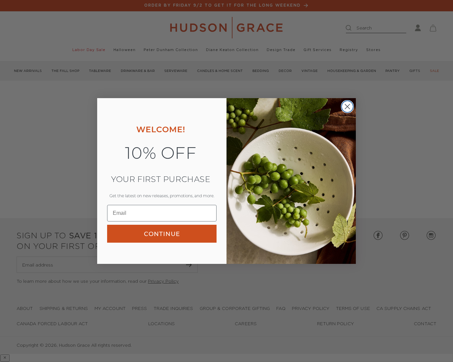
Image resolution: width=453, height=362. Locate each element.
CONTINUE (162, 234)
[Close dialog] (347, 106)
